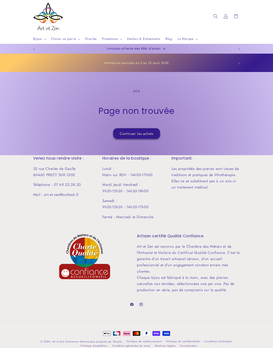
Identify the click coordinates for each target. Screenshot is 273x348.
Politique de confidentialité (183, 341)
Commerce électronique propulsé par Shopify (94, 341)
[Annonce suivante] (239, 49)
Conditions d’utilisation (218, 341)
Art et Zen (58, 341)
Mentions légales (165, 346)
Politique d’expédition (94, 346)
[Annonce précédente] (34, 49)
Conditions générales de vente (131, 346)
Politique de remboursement (144, 341)
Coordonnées (188, 346)
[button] (39, 39)
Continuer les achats (136, 133)
